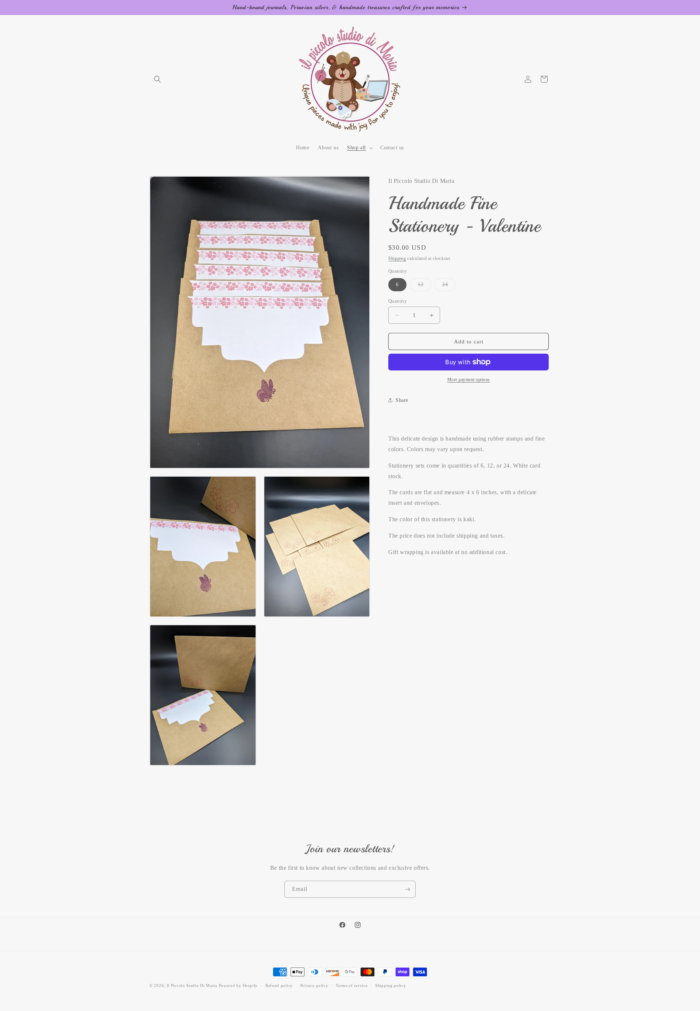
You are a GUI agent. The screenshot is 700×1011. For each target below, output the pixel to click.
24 (449, 286)
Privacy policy (314, 985)
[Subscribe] (407, 889)
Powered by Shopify (238, 985)
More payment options (468, 379)
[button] (157, 79)
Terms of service (352, 985)
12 (424, 286)
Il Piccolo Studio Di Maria (192, 985)
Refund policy (279, 985)
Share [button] (402, 400)
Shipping (397, 258)
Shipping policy (390, 985)
